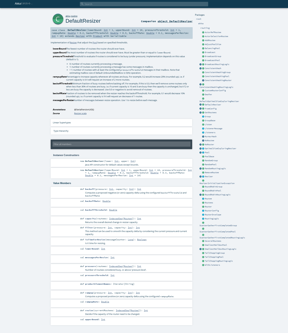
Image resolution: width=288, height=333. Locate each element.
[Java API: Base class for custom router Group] (203, 120)
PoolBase (209, 156)
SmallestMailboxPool (216, 245)
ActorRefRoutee (213, 32)
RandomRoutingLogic (215, 168)
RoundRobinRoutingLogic (217, 195)
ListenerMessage (213, 128)
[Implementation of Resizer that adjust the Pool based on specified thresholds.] (203, 105)
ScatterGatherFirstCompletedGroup (218, 225)
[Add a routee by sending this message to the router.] (203, 40)
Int (106, 30)
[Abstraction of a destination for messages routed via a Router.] (203, 199)
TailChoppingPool (214, 257)
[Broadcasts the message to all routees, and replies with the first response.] (203, 235)
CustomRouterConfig (215, 90)
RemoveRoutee (212, 172)
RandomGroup (211, 160)
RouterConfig (212, 211)
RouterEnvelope (213, 215)
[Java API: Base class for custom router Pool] (203, 156)
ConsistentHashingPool (217, 76)
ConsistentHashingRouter (218, 80)
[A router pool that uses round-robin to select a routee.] (203, 191)
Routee (208, 199)
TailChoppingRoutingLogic (219, 261)
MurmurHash (210, 136)
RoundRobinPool (213, 191)
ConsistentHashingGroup (217, 72)
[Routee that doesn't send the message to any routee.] (203, 140)
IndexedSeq (115, 218)
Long (130, 239)
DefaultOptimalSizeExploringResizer (219, 101)
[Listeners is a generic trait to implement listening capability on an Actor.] (203, 132)
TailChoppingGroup (215, 253)
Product (97, 36)
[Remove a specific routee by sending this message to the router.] (203, 172)
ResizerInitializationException (217, 183)
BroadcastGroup (213, 56)
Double (72, 33)
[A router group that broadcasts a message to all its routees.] (203, 56)
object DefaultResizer (175, 21)
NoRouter (209, 144)
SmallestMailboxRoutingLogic (220, 249)
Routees (209, 203)
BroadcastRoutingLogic (217, 64)
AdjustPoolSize (213, 44)
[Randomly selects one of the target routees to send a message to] (203, 168)
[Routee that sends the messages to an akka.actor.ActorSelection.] (203, 36)
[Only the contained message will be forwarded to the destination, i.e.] (203, 215)
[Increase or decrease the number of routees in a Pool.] (203, 44)
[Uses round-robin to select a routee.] (203, 195)
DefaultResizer (213, 105)
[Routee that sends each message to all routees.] (203, 241)
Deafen (208, 94)
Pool (207, 152)
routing (74, 16)
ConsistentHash (213, 68)
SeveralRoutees (213, 241)
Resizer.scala (80, 113)
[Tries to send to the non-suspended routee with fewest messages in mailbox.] (203, 249)
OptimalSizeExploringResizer (220, 148)
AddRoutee (210, 40)
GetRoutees (210, 112)
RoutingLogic (212, 219)
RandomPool (210, 164)
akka (68, 16)
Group (208, 116)
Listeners (210, 132)
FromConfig (210, 109)
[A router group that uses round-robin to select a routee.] (203, 187)
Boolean (141, 239)
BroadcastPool (212, 60)
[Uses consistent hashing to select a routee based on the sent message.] (203, 84)
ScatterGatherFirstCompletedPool (218, 231)
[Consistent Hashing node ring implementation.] (203, 68)
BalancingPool (212, 48)
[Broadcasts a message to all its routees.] (203, 64)
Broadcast (210, 52)
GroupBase (210, 120)
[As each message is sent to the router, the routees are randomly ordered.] (203, 261)
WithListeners (212, 265)
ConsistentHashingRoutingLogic (216, 87)
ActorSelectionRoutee (216, 36)
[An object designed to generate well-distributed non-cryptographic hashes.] (203, 136)
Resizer (209, 176)
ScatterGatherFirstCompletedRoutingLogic (222, 237)
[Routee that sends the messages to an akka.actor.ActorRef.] (203, 32)
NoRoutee (209, 140)
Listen (208, 124)
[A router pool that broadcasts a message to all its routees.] (203, 60)
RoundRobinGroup (213, 187)
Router (208, 207)
